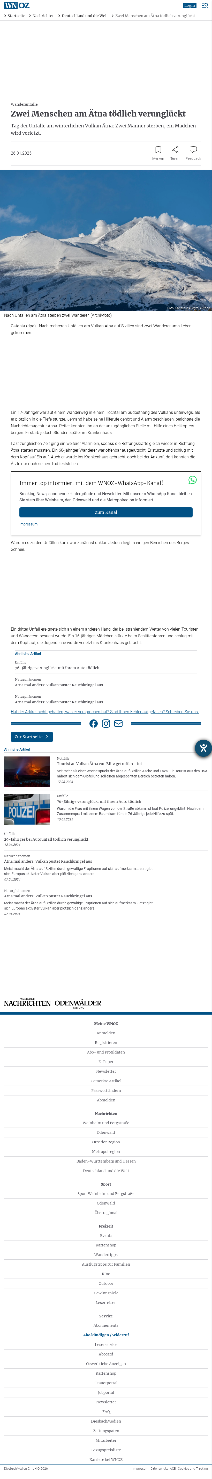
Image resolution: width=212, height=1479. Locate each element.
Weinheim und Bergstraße (106, 1123)
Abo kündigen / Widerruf (106, 1335)
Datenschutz (159, 1468)
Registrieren (106, 1042)
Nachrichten (106, 1113)
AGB (173, 1468)
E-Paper (106, 1061)
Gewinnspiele (106, 1293)
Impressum (28, 524)
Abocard (106, 1354)
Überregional (106, 1212)
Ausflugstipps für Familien (106, 1264)
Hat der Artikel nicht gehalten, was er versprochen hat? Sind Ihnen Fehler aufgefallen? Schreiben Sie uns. (105, 711)
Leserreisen (106, 1302)
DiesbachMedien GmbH (26, 1468)
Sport (106, 1184)
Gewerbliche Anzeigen (106, 1363)
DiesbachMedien (106, 1421)
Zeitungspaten (106, 1431)
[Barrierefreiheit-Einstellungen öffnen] (203, 748)
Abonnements (106, 1325)
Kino (106, 1274)
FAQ (106, 1411)
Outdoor (106, 1283)
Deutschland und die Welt (106, 1170)
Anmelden (106, 1033)
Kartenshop (106, 1245)
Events (106, 1235)
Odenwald (106, 1132)
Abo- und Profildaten (106, 1052)
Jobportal (106, 1392)
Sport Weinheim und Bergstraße (106, 1193)
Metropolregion (106, 1151)
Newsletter (106, 1071)
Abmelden (106, 1100)
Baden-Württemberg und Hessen (106, 1161)
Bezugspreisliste (106, 1450)
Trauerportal (106, 1383)
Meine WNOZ (106, 1023)
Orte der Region (106, 1142)
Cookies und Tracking (193, 1468)
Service (106, 1316)
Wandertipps (106, 1254)
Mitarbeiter (106, 1440)
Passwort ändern (106, 1090)
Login (189, 5)
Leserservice (106, 1344)
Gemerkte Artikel (106, 1081)
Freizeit (106, 1226)
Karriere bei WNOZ (106, 1459)
